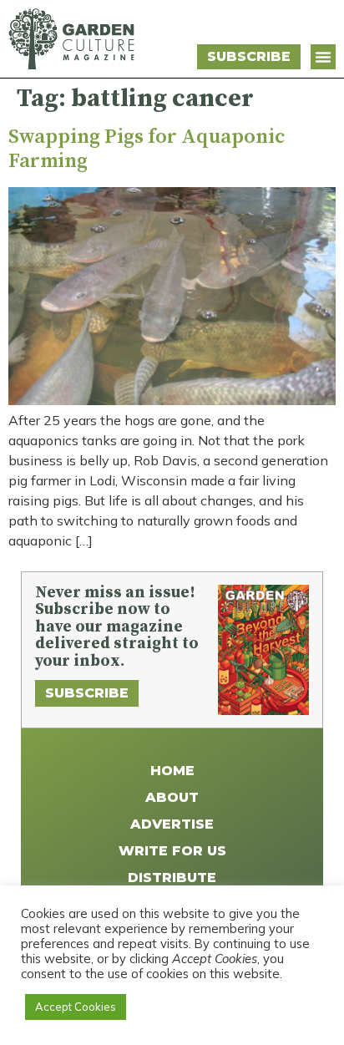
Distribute (172, 877)
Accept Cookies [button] (75, 1006)
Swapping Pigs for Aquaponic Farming (146, 149)
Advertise (172, 824)
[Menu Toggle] (323, 56)
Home (172, 771)
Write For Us (172, 851)
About (172, 797)
